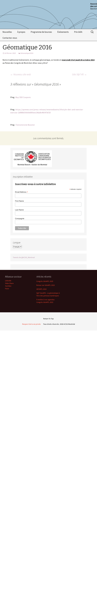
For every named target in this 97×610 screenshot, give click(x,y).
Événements (63, 32)
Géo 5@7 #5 (79, 74)
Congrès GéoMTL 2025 (44, 281)
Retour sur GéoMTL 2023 (45, 285)
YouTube (8, 286)
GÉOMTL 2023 (41, 289)
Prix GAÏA (78, 32)
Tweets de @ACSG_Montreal (24, 257)
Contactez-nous (10, 37)
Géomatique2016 (26, 53)
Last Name (19, 210)
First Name (19, 201)
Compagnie (19, 218)
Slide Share (9, 283)
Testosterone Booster (25, 125)
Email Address (21, 192)
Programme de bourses (41, 32)
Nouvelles (7, 32)
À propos (21, 32)
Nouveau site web (20, 74)
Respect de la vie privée (31, 324)
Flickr (7, 288)
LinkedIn (8, 280)
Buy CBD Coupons (23, 97)
